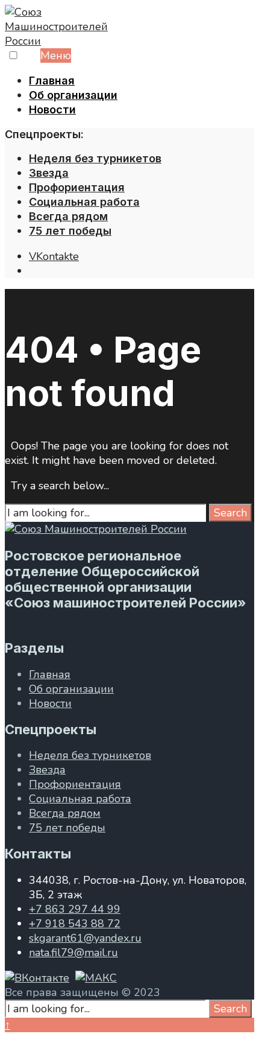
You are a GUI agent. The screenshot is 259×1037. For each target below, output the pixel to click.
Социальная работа (84, 201)
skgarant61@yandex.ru (85, 938)
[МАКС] (96, 978)
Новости (52, 109)
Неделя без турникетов (95, 158)
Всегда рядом (68, 216)
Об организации (73, 95)
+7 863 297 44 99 (74, 909)
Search (230, 513)
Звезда (49, 172)
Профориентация (77, 187)
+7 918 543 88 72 (74, 923)
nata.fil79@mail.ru (73, 952)
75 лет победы (70, 230)
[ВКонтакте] (37, 978)
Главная (52, 80)
